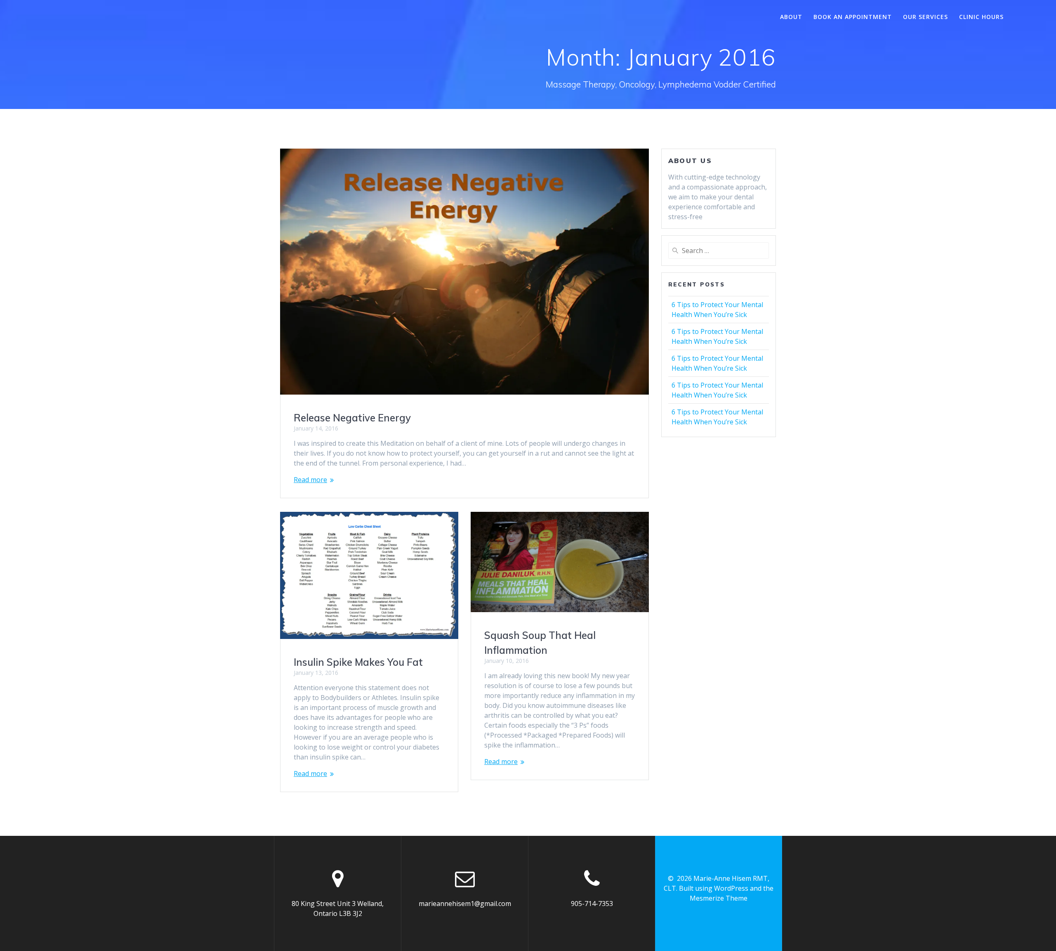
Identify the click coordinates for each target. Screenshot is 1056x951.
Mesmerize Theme (718, 898)
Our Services (925, 17)
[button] (464, 272)
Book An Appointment (852, 17)
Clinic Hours (981, 17)
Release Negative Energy (352, 418)
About (791, 17)
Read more (310, 479)
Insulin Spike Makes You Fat (358, 662)
